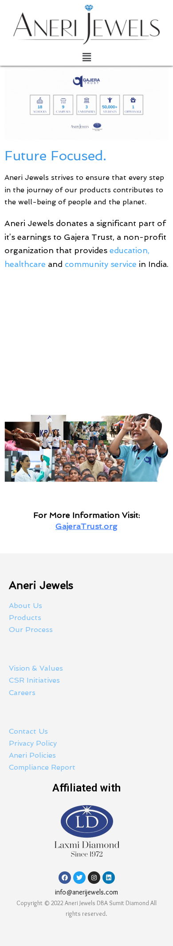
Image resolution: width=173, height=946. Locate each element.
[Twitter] (79, 877)
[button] (86, 57)
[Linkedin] (108, 877)
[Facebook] (65, 877)
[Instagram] (94, 877)
